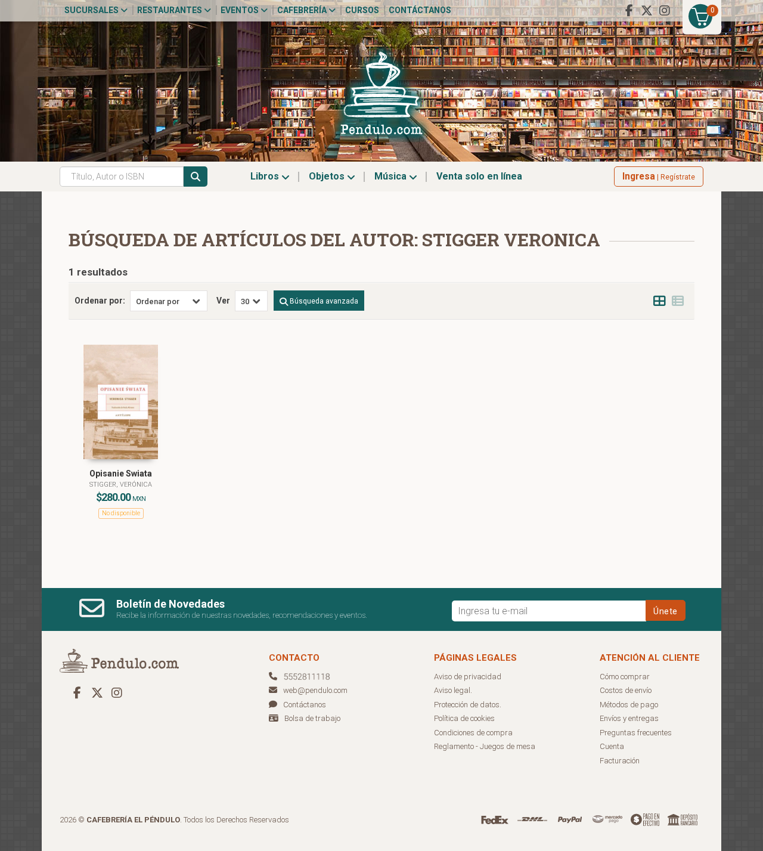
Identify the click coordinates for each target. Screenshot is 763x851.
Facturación (620, 760)
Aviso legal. (453, 690)
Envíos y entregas (629, 718)
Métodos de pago (629, 704)
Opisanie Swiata (120, 473)
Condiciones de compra (473, 732)
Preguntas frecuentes (636, 732)
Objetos (328, 176)
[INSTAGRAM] (665, 10)
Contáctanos (420, 10)
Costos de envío (626, 690)
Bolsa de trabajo (312, 718)
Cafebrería (302, 10)
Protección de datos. (467, 704)
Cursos (362, 10)
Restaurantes (170, 10)
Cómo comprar (625, 676)
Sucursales (92, 10)
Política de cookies (464, 718)
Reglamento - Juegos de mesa (484, 746)
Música (391, 176)
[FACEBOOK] (629, 10)
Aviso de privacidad (467, 676)
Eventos (240, 10)
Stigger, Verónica (120, 484)
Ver (223, 300)
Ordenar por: (100, 300)
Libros (265, 176)
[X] (647, 10)
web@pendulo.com (315, 690)
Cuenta (612, 746)
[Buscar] (195, 176)
